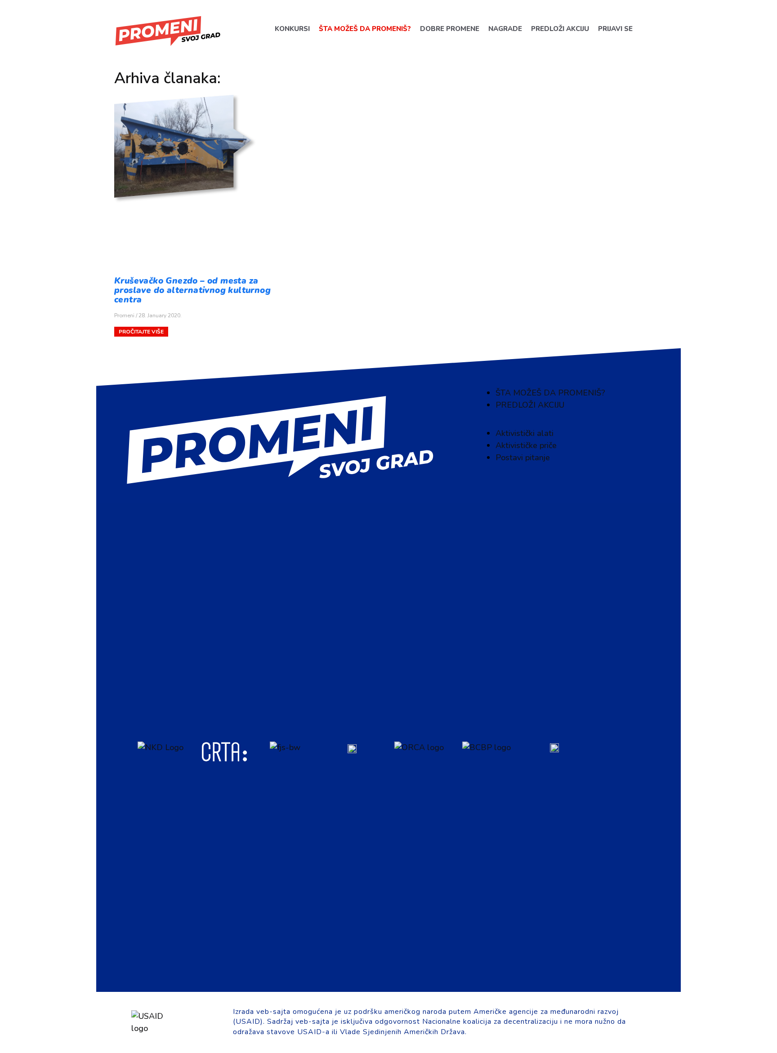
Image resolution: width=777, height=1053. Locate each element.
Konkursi (291, 28)
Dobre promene (449, 28)
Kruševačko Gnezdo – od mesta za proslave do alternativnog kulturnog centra (192, 290)
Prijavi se (615, 28)
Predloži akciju (560, 28)
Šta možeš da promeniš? (364, 28)
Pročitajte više (141, 331)
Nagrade (505, 28)
